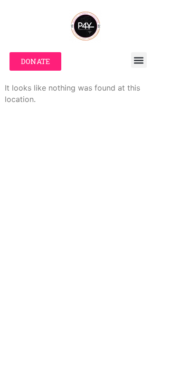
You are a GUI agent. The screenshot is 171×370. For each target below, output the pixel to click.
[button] (139, 60)
